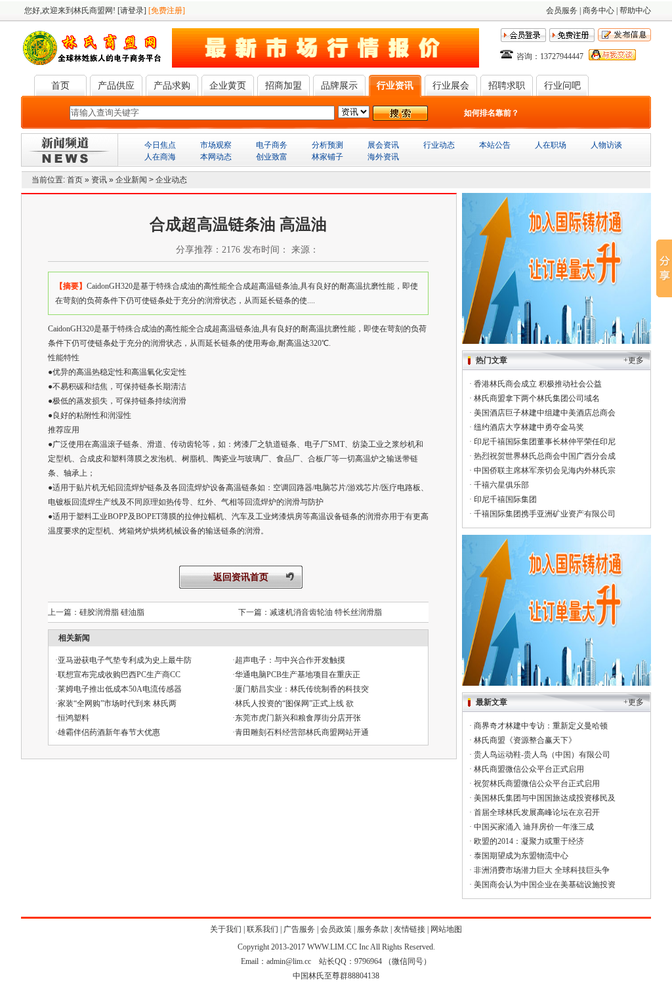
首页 (60, 86)
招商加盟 (283, 86)
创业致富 (271, 156)
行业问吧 (562, 86)
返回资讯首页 (240, 577)
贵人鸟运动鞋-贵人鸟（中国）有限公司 (542, 754)
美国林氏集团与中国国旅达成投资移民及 (545, 798)
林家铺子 (327, 156)
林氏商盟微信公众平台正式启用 (529, 769)
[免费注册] (166, 10)
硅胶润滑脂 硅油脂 (111, 612)
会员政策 (336, 929)
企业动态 (171, 179)
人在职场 (550, 145)
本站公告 (495, 145)
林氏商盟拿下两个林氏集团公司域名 (537, 398)
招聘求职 (506, 86)
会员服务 (562, 10)
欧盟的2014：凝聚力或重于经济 (529, 841)
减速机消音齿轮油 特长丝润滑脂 (326, 612)
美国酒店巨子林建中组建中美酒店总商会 (545, 412)
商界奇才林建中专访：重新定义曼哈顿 (541, 725)
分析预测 (327, 145)
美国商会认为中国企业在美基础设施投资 (545, 884)
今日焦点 (160, 145)
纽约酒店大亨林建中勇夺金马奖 (529, 427)
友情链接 (409, 929)
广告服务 (299, 929)
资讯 (99, 179)
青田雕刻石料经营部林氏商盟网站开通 (302, 732)
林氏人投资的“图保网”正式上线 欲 (294, 703)
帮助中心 (635, 10)
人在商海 (160, 156)
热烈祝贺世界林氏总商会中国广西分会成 (545, 456)
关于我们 (226, 929)
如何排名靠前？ (491, 112)
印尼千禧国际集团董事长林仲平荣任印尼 (545, 441)
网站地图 (446, 929)
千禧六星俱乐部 (501, 485)
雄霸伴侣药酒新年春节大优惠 (109, 732)
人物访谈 (606, 145)
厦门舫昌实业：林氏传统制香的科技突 (302, 689)
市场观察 (216, 145)
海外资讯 (383, 156)
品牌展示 (339, 86)
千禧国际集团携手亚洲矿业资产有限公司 (545, 513)
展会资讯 (383, 145)
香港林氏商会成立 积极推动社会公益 (538, 383)
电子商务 (271, 145)
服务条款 (372, 929)
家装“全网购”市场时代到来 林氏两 (117, 703)
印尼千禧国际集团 (505, 499)
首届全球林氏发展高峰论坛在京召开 (537, 812)
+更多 (633, 360)
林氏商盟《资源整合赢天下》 (525, 740)
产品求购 (172, 86)
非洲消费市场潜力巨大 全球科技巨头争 (542, 870)
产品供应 (116, 86)
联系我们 (262, 929)
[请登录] (131, 10)
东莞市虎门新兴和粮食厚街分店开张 (298, 717)
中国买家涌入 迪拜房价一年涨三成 (534, 826)
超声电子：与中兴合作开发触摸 (290, 660)
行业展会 (450, 86)
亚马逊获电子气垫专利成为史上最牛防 (125, 660)
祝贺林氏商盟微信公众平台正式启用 (537, 783)
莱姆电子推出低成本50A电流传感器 (120, 689)
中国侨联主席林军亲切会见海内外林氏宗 (545, 470)
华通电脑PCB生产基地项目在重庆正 (297, 674)
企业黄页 (227, 86)
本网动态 (216, 156)
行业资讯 (395, 86)
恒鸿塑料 (73, 717)
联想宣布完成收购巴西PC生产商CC (119, 674)
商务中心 (598, 10)
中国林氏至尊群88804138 (336, 975)
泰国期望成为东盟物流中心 (521, 855)
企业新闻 (131, 179)
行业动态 (439, 145)
